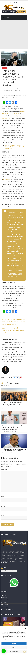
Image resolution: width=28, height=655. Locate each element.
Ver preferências (14, 651)
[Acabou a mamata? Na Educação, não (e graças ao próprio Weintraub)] (14, 435)
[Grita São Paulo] (3, 17)
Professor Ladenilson (16, 92)
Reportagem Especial (6, 609)
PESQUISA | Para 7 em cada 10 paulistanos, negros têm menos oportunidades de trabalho (12, 404)
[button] (26, 628)
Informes (3, 602)
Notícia (4, 68)
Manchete (3, 604)
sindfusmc (12, 95)
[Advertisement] (14, 34)
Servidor (7, 95)
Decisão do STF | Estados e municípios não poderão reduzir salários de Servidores (13, 330)
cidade (9, 92)
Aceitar (14, 643)
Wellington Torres (18, 88)
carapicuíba (4, 92)
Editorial (3, 597)
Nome (3, 497)
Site (2, 515)
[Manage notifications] (24, 652)
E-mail (4, 506)
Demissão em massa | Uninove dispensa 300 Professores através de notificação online (13, 321)
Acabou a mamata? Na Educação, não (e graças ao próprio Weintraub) (14, 450)
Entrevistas (4, 600)
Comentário (6, 470)
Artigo (2, 595)
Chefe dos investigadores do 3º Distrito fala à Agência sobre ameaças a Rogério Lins (12, 427)
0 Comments (15, 90)
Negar (14, 647)
